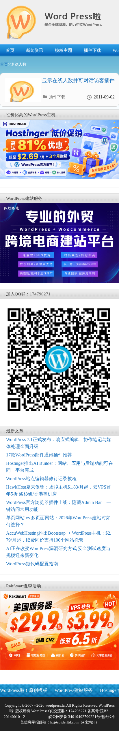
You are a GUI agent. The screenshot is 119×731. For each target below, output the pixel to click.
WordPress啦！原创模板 (23, 690)
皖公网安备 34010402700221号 (74, 716)
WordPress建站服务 (74, 690)
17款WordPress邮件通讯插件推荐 (39, 454)
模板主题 (63, 50)
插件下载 (92, 50)
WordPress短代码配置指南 (32, 563)
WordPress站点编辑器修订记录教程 (41, 478)
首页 (10, 50)
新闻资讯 (34, 50)
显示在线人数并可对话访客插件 (78, 80)
